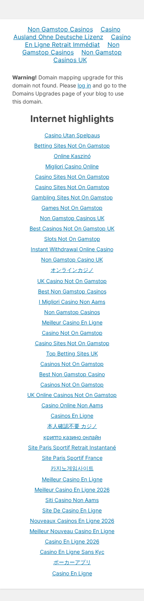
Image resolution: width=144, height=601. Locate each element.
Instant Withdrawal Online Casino (72, 249)
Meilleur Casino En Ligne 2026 (72, 489)
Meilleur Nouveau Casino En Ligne (72, 531)
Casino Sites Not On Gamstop (72, 176)
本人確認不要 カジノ (72, 426)
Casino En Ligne (72, 573)
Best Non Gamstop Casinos (72, 291)
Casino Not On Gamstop (72, 332)
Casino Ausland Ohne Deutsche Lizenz (67, 33)
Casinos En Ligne (72, 415)
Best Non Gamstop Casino (72, 374)
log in (84, 85)
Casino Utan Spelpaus (72, 135)
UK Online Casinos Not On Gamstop (72, 395)
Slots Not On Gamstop (72, 238)
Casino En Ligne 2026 (72, 541)
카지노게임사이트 (72, 468)
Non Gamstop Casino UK (72, 259)
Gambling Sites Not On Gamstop (72, 197)
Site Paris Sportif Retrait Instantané (72, 447)
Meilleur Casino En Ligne (72, 322)
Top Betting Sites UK (72, 353)
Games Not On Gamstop (72, 207)
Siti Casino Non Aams (72, 500)
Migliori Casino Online (72, 166)
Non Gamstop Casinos (60, 29)
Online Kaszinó (72, 156)
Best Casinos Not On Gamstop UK (72, 228)
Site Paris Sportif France (72, 457)
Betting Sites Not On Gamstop (72, 145)
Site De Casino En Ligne (72, 510)
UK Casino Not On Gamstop (72, 281)
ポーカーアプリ (72, 562)
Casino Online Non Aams (72, 405)
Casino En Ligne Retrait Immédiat (78, 40)
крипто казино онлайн (72, 437)
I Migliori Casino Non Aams (72, 301)
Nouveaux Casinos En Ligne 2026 (72, 520)
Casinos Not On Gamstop (72, 364)
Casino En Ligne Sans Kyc (72, 551)
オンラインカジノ (72, 270)
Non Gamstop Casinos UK (87, 56)
